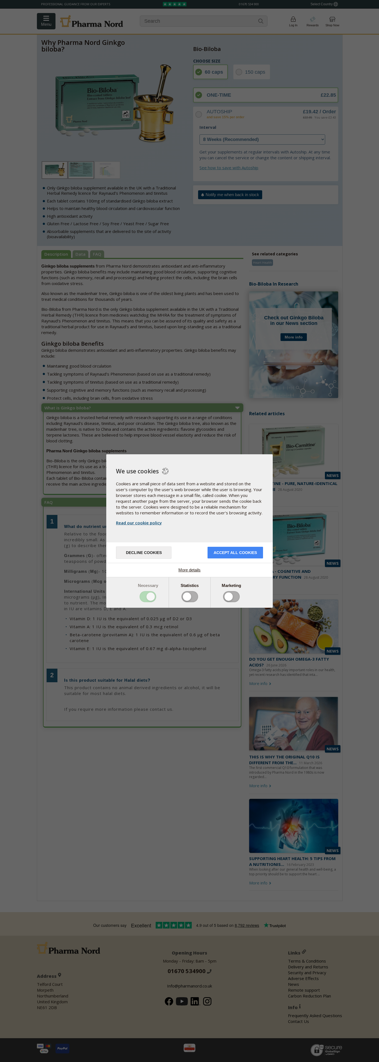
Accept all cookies (235, 552)
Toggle (148, 596)
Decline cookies (144, 552)
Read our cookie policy (139, 522)
